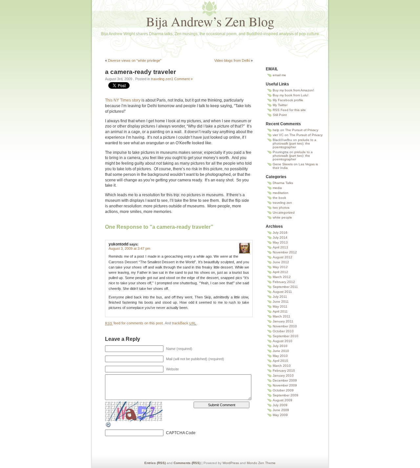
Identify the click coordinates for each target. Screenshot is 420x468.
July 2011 (280, 296)
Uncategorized (284, 212)
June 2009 (281, 410)
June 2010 (281, 351)
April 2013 (280, 247)
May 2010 (280, 356)
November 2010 (285, 326)
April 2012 (280, 272)
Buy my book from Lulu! (290, 95)
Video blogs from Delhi (232, 60)
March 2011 (281, 316)
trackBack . (185, 323)
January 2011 (283, 321)
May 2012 (280, 267)
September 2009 (285, 395)
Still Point (280, 115)
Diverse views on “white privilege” (134, 60)
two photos (281, 207)
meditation (280, 193)
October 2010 (283, 331)
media (277, 188)
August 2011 (282, 291)
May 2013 (280, 242)
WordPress (230, 463)
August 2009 (282, 400)
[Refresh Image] (108, 426)
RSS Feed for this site (289, 110)
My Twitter (280, 105)
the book (279, 197)
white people (282, 217)
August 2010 (282, 341)
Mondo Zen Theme (261, 463)
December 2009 (285, 380)
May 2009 (280, 415)
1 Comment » (182, 79)
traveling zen (161, 79)
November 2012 (285, 252)
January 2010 (283, 375)
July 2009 (280, 405)
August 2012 (282, 257)
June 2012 (281, 262)
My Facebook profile (288, 100)
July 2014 (280, 237)
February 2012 (284, 282)
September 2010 (285, 336)
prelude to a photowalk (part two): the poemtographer (294, 143)
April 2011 (280, 311)
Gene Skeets (283, 164)
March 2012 (282, 277)
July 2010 (280, 346)
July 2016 (280, 232)
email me (279, 75)
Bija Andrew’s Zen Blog (210, 21)
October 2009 (283, 390)
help (276, 130)
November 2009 (285, 385)
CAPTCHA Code (181, 433)
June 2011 (281, 301)
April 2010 (280, 361)
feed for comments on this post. (134, 323)
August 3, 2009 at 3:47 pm (129, 248)
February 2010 (284, 370)
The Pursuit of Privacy (301, 130)
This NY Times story (122, 100)
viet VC (278, 135)
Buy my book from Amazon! (293, 90)
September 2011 (285, 287)
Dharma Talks (283, 183)
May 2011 (280, 306)
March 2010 (282, 365)
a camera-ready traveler (140, 71)
